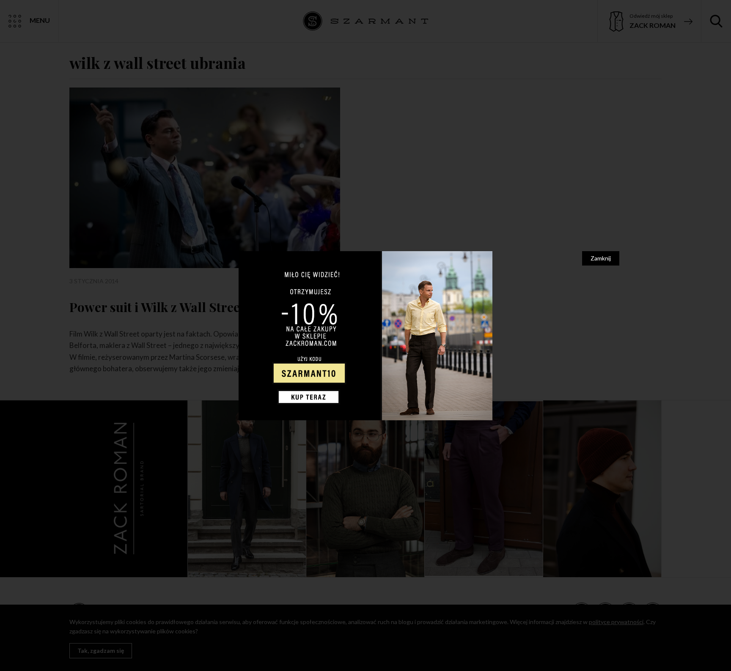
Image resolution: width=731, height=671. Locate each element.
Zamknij (601, 258)
